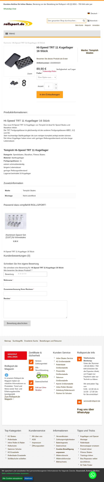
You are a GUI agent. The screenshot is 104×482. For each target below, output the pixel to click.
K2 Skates (12, 436)
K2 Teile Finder (86, 465)
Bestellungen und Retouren (51, 341)
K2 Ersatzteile (13, 452)
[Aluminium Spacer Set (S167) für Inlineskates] (15, 221)
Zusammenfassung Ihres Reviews (18, 289)
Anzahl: (41, 86)
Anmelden (96, 25)
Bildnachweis (61, 462)
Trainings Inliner (86, 455)
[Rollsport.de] (18, 23)
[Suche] (84, 20)
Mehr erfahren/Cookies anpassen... (16, 473)
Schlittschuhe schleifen (17, 459)
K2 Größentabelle (63, 361)
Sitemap (7, 341)
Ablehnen (28, 478)
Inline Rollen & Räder (16, 443)
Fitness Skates (86, 452)
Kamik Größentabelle (64, 384)
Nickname (8, 280)
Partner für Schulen (64, 393)
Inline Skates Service (64, 358)
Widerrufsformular (63, 459)
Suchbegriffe (18, 341)
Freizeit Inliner (86, 449)
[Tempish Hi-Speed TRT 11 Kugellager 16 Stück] (24, 83)
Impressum (36, 443)
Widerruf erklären (12, 355)
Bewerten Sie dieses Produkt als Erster (52, 59)
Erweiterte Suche (31, 341)
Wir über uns (37, 436)
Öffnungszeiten (38, 446)
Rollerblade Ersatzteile (17, 455)
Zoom (29, 74)
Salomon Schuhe (14, 449)
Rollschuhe (12, 446)
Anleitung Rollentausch (65, 390)
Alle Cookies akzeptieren (12, 478)
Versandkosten (62, 436)
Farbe (39, 73)
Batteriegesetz (62, 443)
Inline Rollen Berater (64, 387)
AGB (34, 439)
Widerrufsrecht (62, 455)
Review (7, 298)
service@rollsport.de (92, 401)
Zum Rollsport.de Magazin (12, 397)
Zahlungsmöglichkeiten (65, 439)
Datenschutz (61, 446)
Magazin (88, 25)
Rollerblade (12, 439)
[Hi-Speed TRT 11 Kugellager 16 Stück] (14, 83)
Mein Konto (79, 25)
